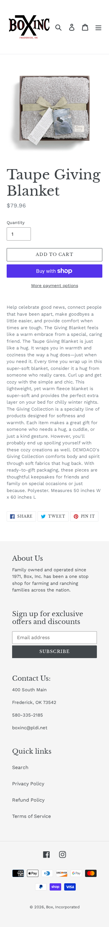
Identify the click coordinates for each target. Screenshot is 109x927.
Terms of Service (31, 816)
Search (20, 767)
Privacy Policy (28, 784)
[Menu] (98, 27)
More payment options (54, 285)
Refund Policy (28, 800)
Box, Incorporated (63, 907)
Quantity (16, 222)
